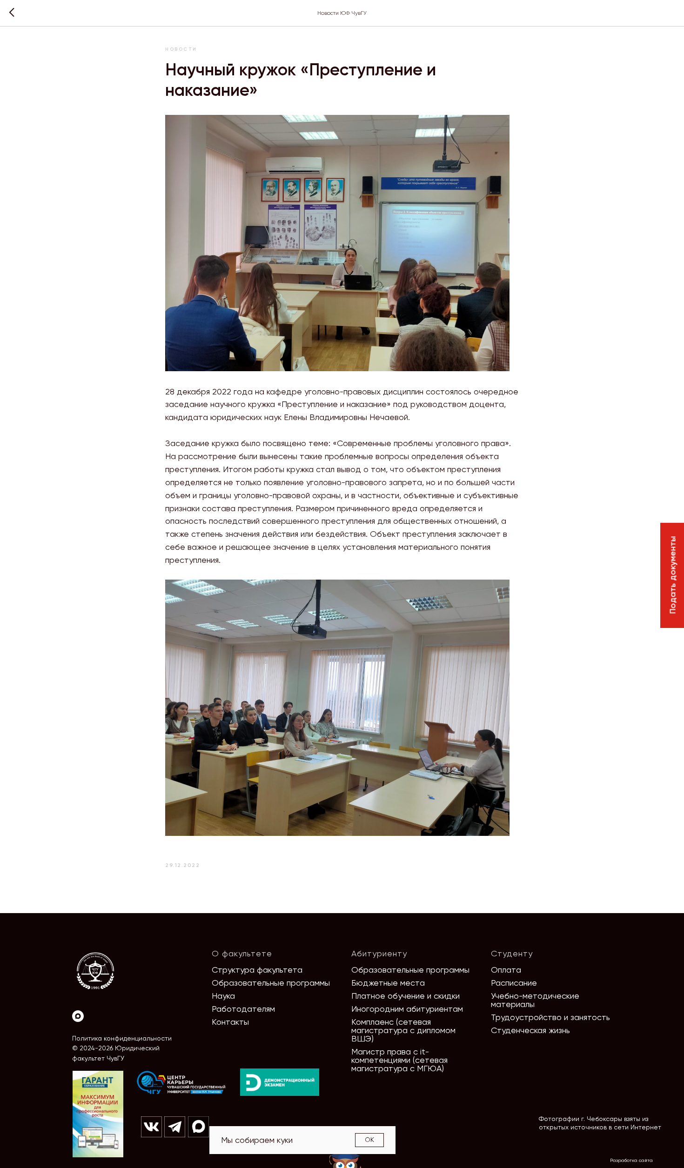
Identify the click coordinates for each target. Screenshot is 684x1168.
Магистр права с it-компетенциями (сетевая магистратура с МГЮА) (399, 1060)
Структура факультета (257, 969)
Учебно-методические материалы (535, 1000)
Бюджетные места (388, 983)
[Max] (78, 1016)
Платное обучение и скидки (405, 996)
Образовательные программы (271, 983)
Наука (223, 996)
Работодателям (243, 1009)
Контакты (230, 1022)
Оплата (506, 969)
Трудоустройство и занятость (550, 1017)
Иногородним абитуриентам (407, 1009)
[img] (181, 1083)
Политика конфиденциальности (122, 1038)
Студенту (512, 953)
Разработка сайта (631, 1160)
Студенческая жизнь (530, 1030)
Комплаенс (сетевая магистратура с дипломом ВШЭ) (403, 1030)
